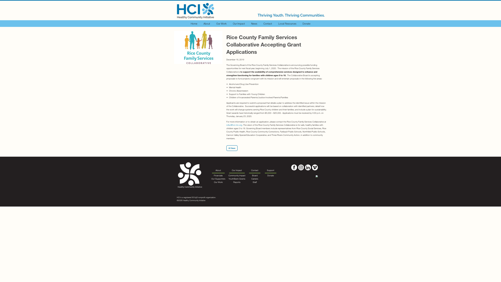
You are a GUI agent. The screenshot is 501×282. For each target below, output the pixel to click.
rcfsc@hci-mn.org (234, 125)
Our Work (221, 23)
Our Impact (239, 23)
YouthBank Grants (237, 179)
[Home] (195, 10)
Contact (267, 23)
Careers (254, 179)
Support (270, 170)
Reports (236, 182)
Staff (255, 182)
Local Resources (287, 23)
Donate (306, 23)
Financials (218, 175)
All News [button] (231, 148)
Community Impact (236, 175)
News (254, 23)
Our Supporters (218, 179)
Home (194, 23)
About (207, 23)
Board (255, 175)
